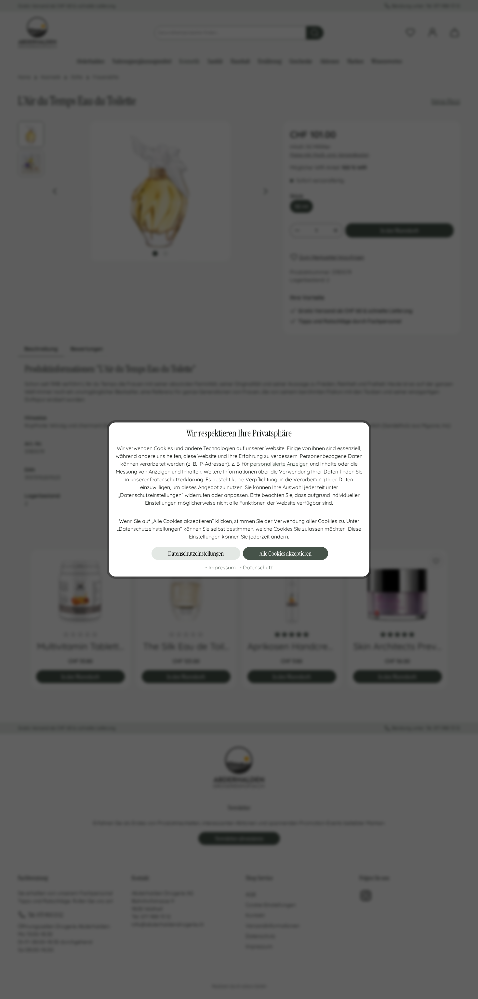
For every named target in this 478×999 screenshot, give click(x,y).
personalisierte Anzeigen (279, 464)
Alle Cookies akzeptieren (285, 553)
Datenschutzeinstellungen (196, 553)
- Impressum (221, 567)
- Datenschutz (256, 567)
